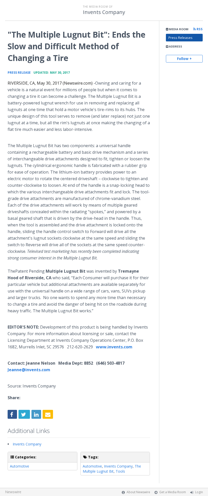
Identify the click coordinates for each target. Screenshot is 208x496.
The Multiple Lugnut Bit (112, 469)
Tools (120, 471)
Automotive (19, 466)
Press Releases (180, 37)
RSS (199, 29)
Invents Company (104, 12)
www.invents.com (114, 347)
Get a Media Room (172, 492)
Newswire (13, 491)
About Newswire (138, 492)
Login (199, 492)
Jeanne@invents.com (29, 370)
